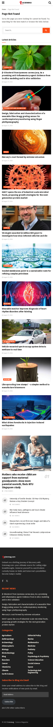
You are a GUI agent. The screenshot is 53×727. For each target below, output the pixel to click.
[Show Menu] (3, 2)
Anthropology (8, 639)
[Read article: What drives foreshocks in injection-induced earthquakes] (26, 407)
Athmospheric (9, 341)
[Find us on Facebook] (2, 581)
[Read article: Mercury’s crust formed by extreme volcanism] (26, 142)
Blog (4, 656)
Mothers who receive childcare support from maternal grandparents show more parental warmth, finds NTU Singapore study (19, 481)
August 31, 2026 (7, 82)
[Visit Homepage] (26, 3)
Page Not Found (13, 9)
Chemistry (8, 67)
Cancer (6, 228)
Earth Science (9, 417)
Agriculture (6, 635)
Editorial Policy (34, 635)
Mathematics (33, 642)
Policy (30, 653)
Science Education (35, 660)
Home (4, 9)
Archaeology (7, 642)
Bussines (7, 379)
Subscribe (9, 702)
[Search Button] (49, 2)
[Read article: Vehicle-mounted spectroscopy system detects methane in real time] (26, 331)
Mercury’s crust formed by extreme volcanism (23, 157)
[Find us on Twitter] (7, 581)
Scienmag (10, 722)
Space (6, 152)
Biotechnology (8, 653)
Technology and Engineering (14, 108)
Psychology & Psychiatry (38, 656)
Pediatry (31, 649)
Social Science (34, 663)
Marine (31, 639)
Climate (5, 670)
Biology (5, 649)
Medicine (7, 304)
